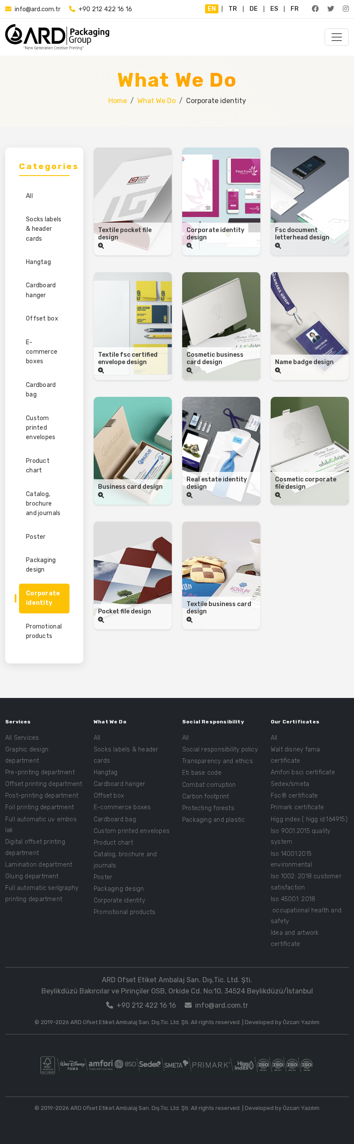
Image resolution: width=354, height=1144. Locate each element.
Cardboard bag (41, 389)
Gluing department (32, 876)
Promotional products (44, 631)
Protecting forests (208, 808)
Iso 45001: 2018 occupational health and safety (306, 910)
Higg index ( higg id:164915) (309, 819)
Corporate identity (43, 598)
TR (232, 9)
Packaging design (41, 564)
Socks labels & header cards (43, 229)
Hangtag (38, 262)
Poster (36, 537)
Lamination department (38, 864)
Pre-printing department (40, 772)
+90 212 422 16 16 (105, 9)
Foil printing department (39, 807)
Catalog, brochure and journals (43, 503)
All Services (22, 738)
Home (117, 101)
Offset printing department (43, 784)
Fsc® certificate (294, 795)
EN (212, 9)
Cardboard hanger (41, 290)
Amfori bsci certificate (303, 772)
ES (274, 9)
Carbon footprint (205, 796)
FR (295, 9)
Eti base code (201, 772)
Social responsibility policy (220, 749)
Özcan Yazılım (301, 1022)
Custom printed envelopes (41, 428)
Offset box (42, 318)
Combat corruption (209, 785)
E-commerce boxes (41, 352)
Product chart (38, 465)
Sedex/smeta (290, 784)
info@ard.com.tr (37, 9)
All (29, 196)
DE (254, 9)
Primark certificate (297, 807)
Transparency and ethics (217, 761)
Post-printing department (41, 795)
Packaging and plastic (213, 819)
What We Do (156, 101)
